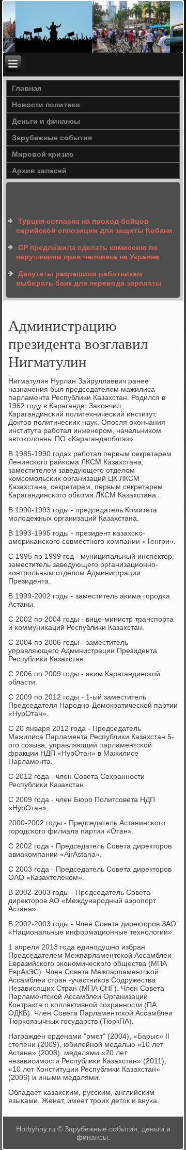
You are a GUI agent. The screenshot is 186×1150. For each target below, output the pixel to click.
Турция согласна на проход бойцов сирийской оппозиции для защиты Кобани (94, 226)
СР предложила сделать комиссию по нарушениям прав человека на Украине (87, 252)
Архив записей (39, 170)
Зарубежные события (52, 138)
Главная (26, 88)
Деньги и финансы (46, 121)
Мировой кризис (42, 154)
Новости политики (46, 105)
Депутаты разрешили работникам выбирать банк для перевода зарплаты (89, 278)
